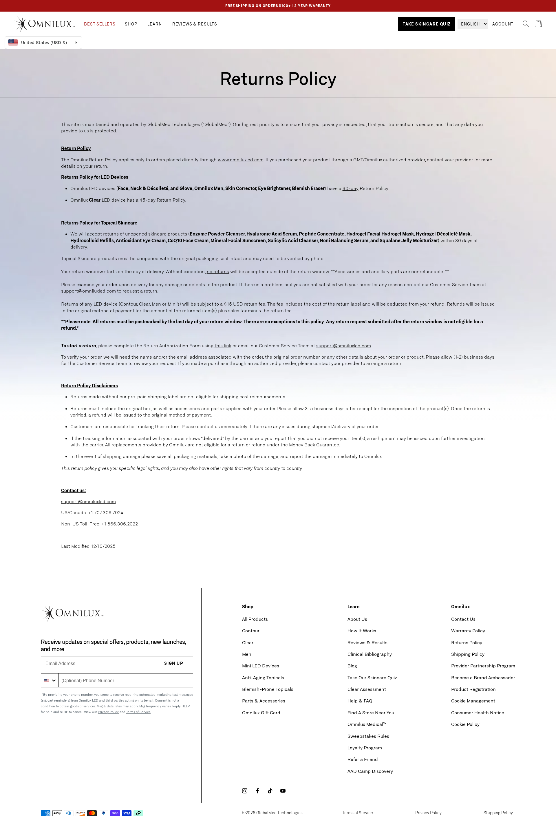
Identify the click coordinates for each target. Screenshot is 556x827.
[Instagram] (244, 791)
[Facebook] (257, 791)
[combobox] (49, 680)
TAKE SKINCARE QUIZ (427, 23)
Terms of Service (138, 712)
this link (223, 345)
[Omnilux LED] (49, 23)
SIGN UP (173, 663)
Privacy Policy (108, 712)
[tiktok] (270, 791)
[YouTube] (283, 791)
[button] (99, 24)
